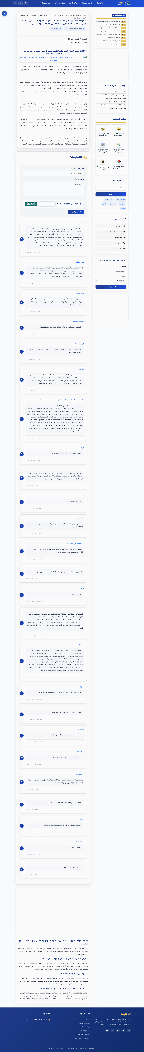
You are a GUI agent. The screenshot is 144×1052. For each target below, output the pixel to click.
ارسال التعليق (74, 212)
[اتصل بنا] (20, 3)
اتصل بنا (119, 248)
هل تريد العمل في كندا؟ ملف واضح (113, 28)
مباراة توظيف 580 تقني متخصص (116, 102)
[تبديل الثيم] (15, 3)
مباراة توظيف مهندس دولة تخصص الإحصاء (110, 21)
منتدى (120, 243)
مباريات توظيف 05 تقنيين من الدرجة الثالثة (111, 34)
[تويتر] (118, 1030)
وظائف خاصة (73, 3)
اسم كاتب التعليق (77, 169)
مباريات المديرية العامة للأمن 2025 (116, 98)
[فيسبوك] (123, 1030)
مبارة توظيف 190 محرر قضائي (117, 108)
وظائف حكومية (87, 3)
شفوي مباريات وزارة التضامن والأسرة (112, 25)
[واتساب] (129, 1030)
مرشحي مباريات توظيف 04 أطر (114, 41)
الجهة (124, 276)
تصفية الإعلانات (109, 287)
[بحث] (26, 3)
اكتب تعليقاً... (79, 179)
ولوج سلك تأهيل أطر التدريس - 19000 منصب (113, 95)
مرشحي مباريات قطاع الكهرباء (117, 92)
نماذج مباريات (60, 3)
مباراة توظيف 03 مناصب (116, 38)
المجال (124, 267)
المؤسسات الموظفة (82, 1038)
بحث (110, 194)
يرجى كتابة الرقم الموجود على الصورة (69, 204)
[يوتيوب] (107, 1030)
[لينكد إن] (112, 1030)
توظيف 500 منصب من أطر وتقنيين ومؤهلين (110, 31)
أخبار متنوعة (46, 3)
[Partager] (4, 13)
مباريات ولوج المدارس (115, 231)
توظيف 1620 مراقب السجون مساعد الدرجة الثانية (111, 105)
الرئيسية (100, 3)
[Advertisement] (53, 910)
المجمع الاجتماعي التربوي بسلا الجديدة (112, 44)
